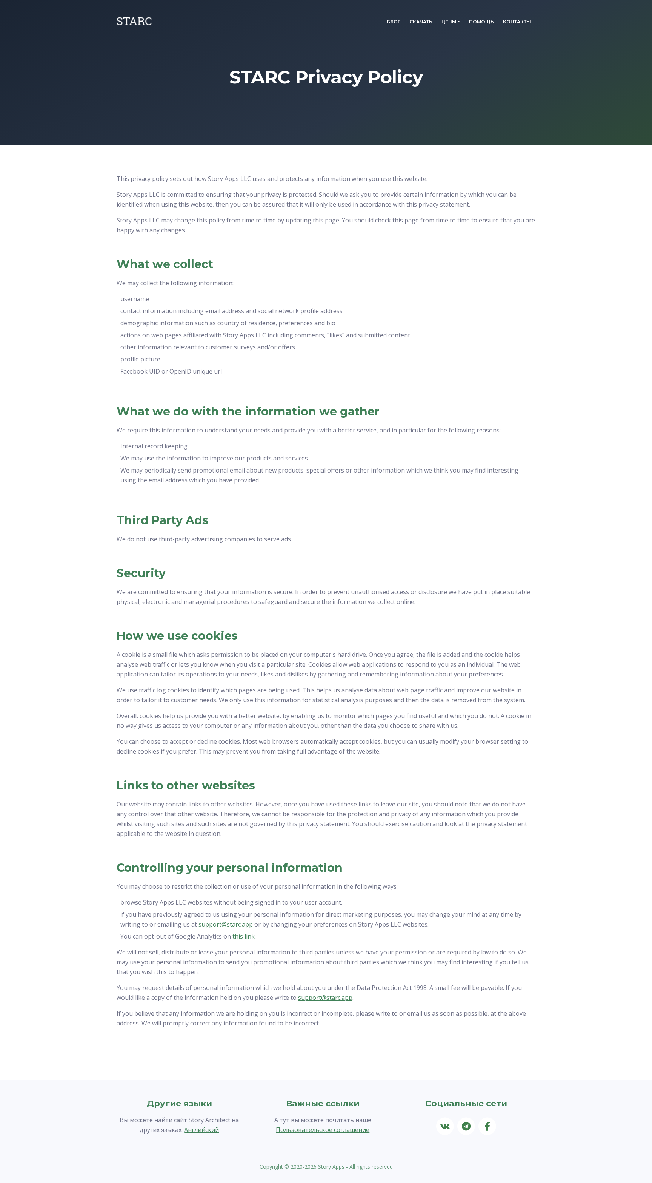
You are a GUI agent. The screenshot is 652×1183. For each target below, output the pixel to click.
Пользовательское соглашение (322, 1130)
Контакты (517, 22)
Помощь (481, 22)
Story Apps (331, 1166)
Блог (393, 22)
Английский (201, 1130)
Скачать (420, 22)
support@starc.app (225, 924)
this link (243, 936)
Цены (449, 22)
